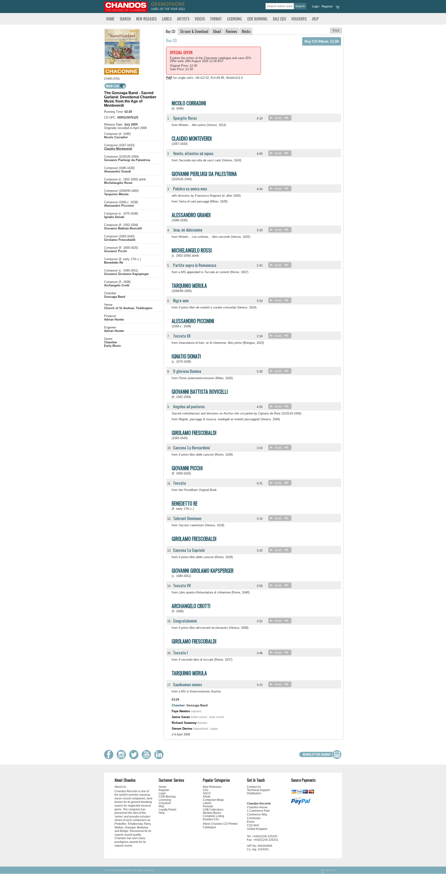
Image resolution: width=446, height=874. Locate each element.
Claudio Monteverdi (118, 148)
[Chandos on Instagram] (122, 758)
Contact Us (254, 786)
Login (315, 6)
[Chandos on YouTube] (147, 758)
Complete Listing (213, 816)
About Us (120, 786)
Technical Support (258, 790)
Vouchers (299, 19)
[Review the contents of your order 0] (337, 8)
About (217, 31)
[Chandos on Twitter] (135, 758)
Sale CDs (279, 19)
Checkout (165, 803)
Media (246, 31)
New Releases (146, 19)
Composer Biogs (213, 799)
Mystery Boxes (212, 812)
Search (125, 19)
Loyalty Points (167, 809)
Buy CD (170, 31)
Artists (183, 19)
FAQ (161, 806)
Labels (167, 19)
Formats (208, 806)
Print (336, 30)
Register (327, 6)
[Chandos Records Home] (126, 11)
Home (110, 19)
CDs (205, 790)
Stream (194, 31)
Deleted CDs (211, 819)
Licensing (234, 19)
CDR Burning (257, 19)
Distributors (254, 793)
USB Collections (213, 809)
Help (315, 19)
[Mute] (286, 118)
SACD (207, 793)
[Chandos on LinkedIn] (160, 758)
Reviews (231, 31)
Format (216, 19)
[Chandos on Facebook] (110, 758)
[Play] (271, 118)
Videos (200, 19)
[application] (281, 119)
